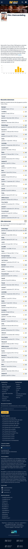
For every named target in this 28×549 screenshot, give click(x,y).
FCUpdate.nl (5, 501)
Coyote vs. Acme (6, 400)
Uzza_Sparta (4, 202)
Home (2, 5)
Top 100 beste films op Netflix (9, 429)
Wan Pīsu (18, 397)
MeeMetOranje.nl (6, 518)
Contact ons (10, 522)
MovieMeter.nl (5, 504)
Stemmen (15, 9)
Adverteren (22, 522)
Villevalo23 (4, 341)
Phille (2, 193)
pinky (2, 323)
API (21, 527)
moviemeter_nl (6, 492)
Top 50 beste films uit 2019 (8, 438)
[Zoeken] (22, 2)
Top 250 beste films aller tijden (9, 418)
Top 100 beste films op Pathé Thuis (10, 433)
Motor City (4, 384)
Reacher (18, 384)
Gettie (2, 138)
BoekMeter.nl (5, 508)
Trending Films (4, 382)
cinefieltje (4, 143)
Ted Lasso (18, 388)
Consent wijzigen (9, 527)
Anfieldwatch (5, 516)
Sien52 (3, 188)
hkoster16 (3, 129)
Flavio (2, 152)
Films (7, 5)
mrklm (3, 179)
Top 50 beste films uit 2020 (8, 434)
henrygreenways (5, 255)
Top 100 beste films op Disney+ (9, 431)
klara (2, 170)
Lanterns (18, 386)
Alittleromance (5, 197)
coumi (3, 134)
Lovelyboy (3, 111)
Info (2, 9)
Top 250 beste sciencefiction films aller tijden (12, 419)
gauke (3, 166)
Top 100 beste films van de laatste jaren (11, 427)
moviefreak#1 (4, 147)
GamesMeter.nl (5, 510)
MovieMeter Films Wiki (11, 524)
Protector (4, 391)
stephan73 (4, 161)
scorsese (3, 156)
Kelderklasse (5, 514)
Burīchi (17, 390)
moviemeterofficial (7, 487)
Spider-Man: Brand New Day (7, 394)
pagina (19, 54)
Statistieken (22, 9)
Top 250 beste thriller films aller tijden (10, 421)
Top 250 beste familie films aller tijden (10, 423)
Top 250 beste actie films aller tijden (10, 425)
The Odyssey (5, 389)
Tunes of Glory (13, 5)
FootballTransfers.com (7, 497)
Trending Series (18, 382)
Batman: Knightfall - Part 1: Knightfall (6, 387)
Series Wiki (19, 524)
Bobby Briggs (4, 125)
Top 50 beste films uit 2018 (8, 436)
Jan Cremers (4, 215)
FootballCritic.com (6, 499)
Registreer (4, 522)
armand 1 (3, 206)
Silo (17, 392)
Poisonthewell (5, 211)
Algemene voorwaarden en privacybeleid (13, 525)
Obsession (4, 398)
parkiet (3, 319)
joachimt (3, 175)
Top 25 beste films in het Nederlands (10, 440)
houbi (2, 184)
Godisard (3, 233)
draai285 (3, 246)
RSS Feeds (17, 527)
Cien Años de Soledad (21, 393)
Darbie (3, 351)
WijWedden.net (5, 512)
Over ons (17, 522)
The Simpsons (19, 395)
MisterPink (4, 120)
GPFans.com (5, 503)
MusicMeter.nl (5, 506)
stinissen (3, 332)
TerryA (3, 116)
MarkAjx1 (3, 107)
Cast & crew (7, 9)
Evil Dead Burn (5, 396)
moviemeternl (6, 490)
